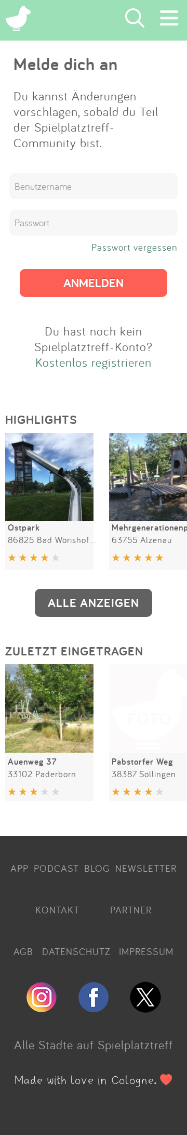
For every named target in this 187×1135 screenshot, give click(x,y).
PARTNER (131, 910)
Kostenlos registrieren (93, 362)
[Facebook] (93, 1008)
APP (19, 868)
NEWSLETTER (146, 868)
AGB (23, 951)
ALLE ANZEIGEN (93, 603)
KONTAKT (57, 910)
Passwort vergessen (134, 247)
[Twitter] (145, 1008)
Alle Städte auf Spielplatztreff (93, 1044)
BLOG (97, 868)
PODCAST (56, 868)
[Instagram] (41, 1008)
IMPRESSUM (146, 951)
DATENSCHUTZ (76, 951)
